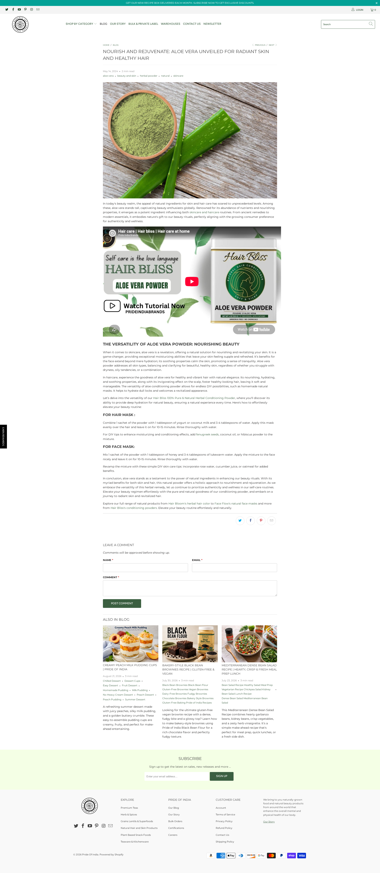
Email (197, 560)
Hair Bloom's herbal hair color (189, 503)
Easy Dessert (110, 685)
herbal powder (148, 75)
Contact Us (192, 24)
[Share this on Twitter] (240, 520)
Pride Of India (90, 854)
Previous (259, 45)
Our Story (118, 24)
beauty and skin (126, 75)
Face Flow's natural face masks (236, 503)
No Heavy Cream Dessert (118, 694)
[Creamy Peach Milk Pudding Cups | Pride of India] (130, 643)
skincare (178, 75)
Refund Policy (224, 827)
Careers (172, 834)
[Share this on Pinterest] (261, 520)
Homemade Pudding (115, 690)
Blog (103, 24)
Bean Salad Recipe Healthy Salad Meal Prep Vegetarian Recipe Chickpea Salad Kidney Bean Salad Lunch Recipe (247, 689)
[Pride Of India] (32, 24)
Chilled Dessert (112, 681)
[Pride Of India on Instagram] (31, 9)
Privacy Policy (224, 821)
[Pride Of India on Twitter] (6, 9)
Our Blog (173, 807)
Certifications (176, 827)
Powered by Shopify (112, 854)
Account (221, 807)
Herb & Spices (129, 814)
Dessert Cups (132, 681)
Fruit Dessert (129, 685)
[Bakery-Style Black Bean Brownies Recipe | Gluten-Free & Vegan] (190, 643)
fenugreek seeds (207, 434)
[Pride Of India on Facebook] (12, 9)
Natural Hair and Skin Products (139, 827)
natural (165, 75)
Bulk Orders (175, 821)
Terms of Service (225, 814)
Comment (111, 577)
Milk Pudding (140, 690)
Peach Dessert (145, 694)
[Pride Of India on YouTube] (19, 9)
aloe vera (108, 75)
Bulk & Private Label (143, 24)
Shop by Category (80, 24)
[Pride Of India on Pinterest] (25, 9)
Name (108, 560)
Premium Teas (129, 807)
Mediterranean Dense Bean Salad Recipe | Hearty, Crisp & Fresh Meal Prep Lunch (249, 669)
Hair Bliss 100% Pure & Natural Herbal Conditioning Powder (194, 398)
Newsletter (212, 24)
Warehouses (170, 24)
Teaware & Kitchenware (135, 841)
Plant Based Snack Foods (136, 834)
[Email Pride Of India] (37, 9)
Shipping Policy (225, 841)
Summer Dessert (135, 699)
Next (272, 45)
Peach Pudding (112, 699)
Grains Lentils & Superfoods (137, 821)
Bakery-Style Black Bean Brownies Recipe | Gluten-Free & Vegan (188, 669)
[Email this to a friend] (271, 520)
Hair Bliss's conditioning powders (134, 508)
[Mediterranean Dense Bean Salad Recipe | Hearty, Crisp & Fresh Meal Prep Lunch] (249, 643)
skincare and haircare (204, 212)
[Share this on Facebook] (250, 520)
